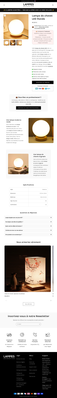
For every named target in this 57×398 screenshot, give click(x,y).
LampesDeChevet (26, 396)
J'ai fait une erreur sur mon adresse (14, 230)
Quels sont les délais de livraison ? (13, 226)
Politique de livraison (21, 370)
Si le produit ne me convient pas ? (13, 234)
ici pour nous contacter (46, 365)
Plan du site (32, 376)
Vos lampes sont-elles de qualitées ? (14, 221)
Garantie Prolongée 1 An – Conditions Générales (21, 384)
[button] (4, 5)
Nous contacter (33, 370)
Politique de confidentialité (20, 379)
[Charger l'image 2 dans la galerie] (13, 42)
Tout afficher (28, 304)
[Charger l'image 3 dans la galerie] (19, 42)
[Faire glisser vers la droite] (51, 300)
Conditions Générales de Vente (21, 366)
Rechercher (32, 373)
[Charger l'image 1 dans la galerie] (6, 42)
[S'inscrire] (39, 324)
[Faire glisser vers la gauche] (6, 300)
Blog (30, 358)
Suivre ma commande (32, 362)
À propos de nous (20, 358)
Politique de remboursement (20, 374)
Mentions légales (20, 362)
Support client (32, 367)
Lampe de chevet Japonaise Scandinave (15, 293)
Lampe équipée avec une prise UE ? (14, 217)
